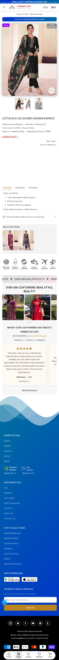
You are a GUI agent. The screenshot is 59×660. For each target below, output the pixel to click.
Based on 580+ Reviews (36, 336)
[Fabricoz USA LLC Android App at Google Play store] (12, 583)
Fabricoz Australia (35, 631)
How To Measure (48, 144)
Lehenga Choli (11, 554)
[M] (4, 7)
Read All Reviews (29, 390)
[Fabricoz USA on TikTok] (48, 623)
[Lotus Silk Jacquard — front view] (29, 60)
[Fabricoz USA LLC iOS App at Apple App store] (29, 583)
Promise (33, 187)
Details (7, 187)
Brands (7, 446)
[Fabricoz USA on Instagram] (11, 623)
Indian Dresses (31, 209)
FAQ (6, 488)
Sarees (7, 559)
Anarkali (8, 549)
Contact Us (9, 518)
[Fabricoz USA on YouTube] (34, 623)
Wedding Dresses (12, 564)
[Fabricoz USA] (19, 7)
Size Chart (51, 141)
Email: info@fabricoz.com (21, 638)
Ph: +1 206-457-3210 (40, 638)
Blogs (7, 456)
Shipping (20, 187)
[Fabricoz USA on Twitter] (18, 623)
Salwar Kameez (36, 14)
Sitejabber (41, 340)
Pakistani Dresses (12, 533)
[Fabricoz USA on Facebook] (26, 623)
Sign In (7, 441)
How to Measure (12, 503)
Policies (8, 508)
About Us (8, 513)
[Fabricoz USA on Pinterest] (41, 623)
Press (6, 461)
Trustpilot (29, 340)
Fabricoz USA (22, 14)
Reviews (8, 451)
